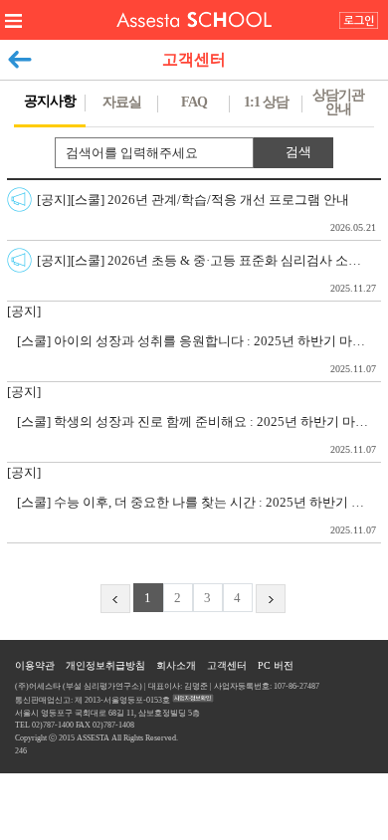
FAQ (194, 102)
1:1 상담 (266, 102)
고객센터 (227, 665)
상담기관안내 (338, 102)
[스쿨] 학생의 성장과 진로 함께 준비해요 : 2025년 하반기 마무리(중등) (199, 434)
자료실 (121, 102)
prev (115, 602)
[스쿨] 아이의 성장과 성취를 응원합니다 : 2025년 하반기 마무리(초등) (199, 353)
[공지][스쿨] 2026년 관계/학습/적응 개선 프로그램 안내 (206, 212)
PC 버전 (275, 665)
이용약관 (35, 665)
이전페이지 (20, 55)
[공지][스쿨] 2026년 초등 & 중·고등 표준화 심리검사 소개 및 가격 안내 (209, 273)
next (271, 602)
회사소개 (176, 665)
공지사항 (50, 101)
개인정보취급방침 (105, 665)
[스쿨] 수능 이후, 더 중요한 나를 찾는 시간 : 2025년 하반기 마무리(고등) (199, 515)
